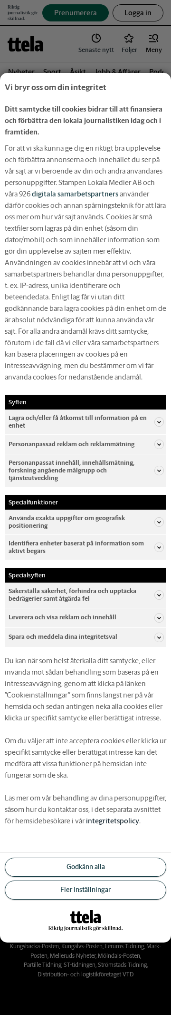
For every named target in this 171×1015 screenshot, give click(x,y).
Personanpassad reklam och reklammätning (71, 444)
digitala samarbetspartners (75, 193)
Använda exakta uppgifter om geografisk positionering (67, 522)
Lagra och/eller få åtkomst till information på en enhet (78, 421)
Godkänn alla (85, 866)
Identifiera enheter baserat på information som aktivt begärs (76, 547)
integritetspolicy (112, 820)
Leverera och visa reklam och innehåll (62, 617)
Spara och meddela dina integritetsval (63, 637)
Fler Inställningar (85, 889)
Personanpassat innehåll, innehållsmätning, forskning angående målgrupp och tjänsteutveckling (71, 470)
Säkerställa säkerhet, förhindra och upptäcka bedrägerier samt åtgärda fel (72, 595)
